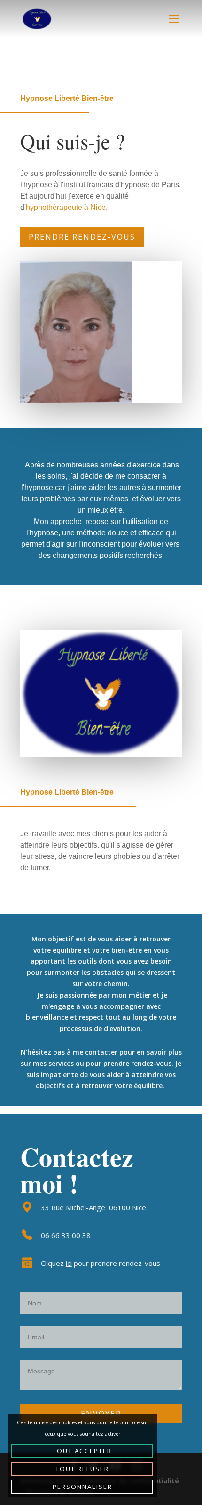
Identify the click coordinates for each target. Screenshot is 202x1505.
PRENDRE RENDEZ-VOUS (82, 237)
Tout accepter (82, 1451)
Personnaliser (82, 1486)
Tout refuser (82, 1468)
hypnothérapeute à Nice (66, 207)
